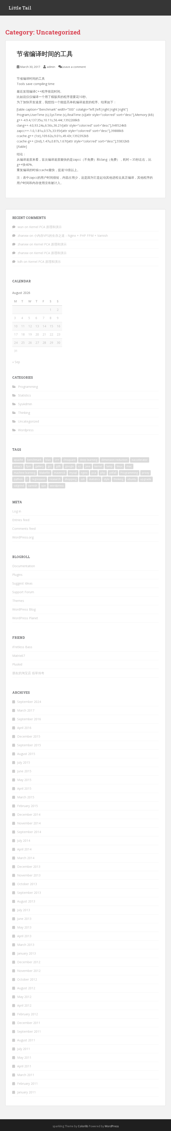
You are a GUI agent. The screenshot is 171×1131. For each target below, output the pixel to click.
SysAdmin (25, 404)
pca (94, 473)
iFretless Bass (22, 647)
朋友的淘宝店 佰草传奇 (28, 673)
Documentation (23, 566)
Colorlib (83, 1126)
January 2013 (26, 953)
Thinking (24, 413)
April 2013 (24, 936)
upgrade (145, 479)
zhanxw (23, 235)
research (55, 479)
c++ (57, 460)
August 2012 (26, 988)
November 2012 (29, 971)
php (102, 473)
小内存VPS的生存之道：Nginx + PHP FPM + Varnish (71, 235)
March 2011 (25, 1075)
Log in (16, 511)
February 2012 (27, 1014)
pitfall (112, 473)
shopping (71, 479)
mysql (73, 473)
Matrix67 (18, 656)
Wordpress (26, 430)
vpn (43, 486)
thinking (118, 479)
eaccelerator (140, 460)
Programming (28, 386)
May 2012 (24, 997)
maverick (59, 473)
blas (48, 460)
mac (129, 466)
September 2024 (29, 702)
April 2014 (24, 849)
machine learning (24, 473)
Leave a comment (74, 67)
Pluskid (17, 664)
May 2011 (24, 1057)
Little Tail (20, 8)
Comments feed (24, 528)
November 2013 (29, 875)
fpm (28, 466)
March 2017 (25, 710)
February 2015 (27, 806)
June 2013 (24, 919)
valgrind (19, 486)
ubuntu (131, 479)
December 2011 (28, 1023)
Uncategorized (28, 421)
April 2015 (24, 788)
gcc (50, 466)
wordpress (57, 486)
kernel (98, 466)
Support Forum (23, 592)
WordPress (112, 1126)
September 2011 (29, 1031)
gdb (58, 466)
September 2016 (29, 719)
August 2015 (26, 754)
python (18, 479)
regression (38, 479)
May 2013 (24, 927)
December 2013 (28, 866)
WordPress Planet (25, 618)
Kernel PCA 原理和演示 (45, 227)
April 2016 (24, 728)
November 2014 (29, 823)
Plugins (17, 575)
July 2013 (23, 910)
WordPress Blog (24, 609)
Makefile (44, 473)
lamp (109, 466)
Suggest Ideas (22, 583)
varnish (32, 486)
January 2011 (26, 1092)
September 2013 (29, 892)
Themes (18, 601)
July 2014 (23, 840)
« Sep (16, 362)
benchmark (34, 460)
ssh (83, 479)
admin (51, 67)
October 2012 (27, 979)
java (87, 466)
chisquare (69, 460)
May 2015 (24, 780)
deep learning (88, 460)
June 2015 (24, 771)
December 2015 (28, 736)
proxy (145, 473)
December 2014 (28, 814)
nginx (84, 473)
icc (79, 466)
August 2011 (26, 1040)
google (69, 466)
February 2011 (27, 1083)
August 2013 (26, 901)
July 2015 (23, 762)
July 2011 (23, 1049)
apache (18, 460)
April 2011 (24, 1066)
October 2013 (27, 884)
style (107, 479)
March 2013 (25, 945)
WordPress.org (23, 537)
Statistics (24, 395)
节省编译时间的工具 (45, 54)
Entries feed (20, 520)
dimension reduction (114, 460)
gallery (39, 466)
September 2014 (29, 832)
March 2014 (25, 858)
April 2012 (24, 1005)
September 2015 (29, 745)
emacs (18, 466)
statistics (94, 479)
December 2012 (28, 962)
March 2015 (25, 797)
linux (119, 466)
